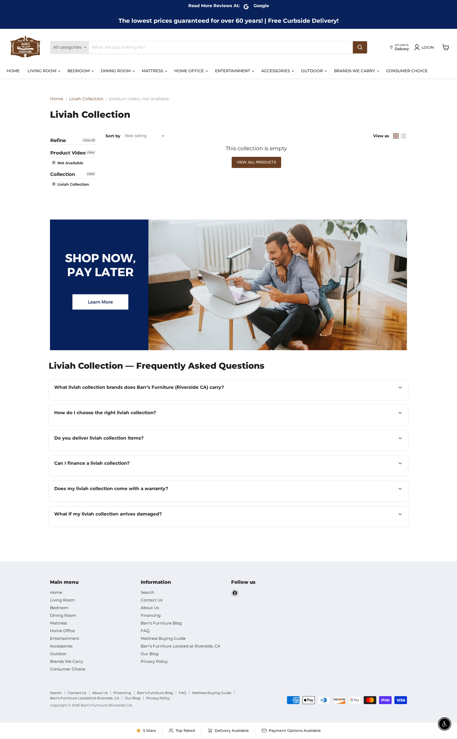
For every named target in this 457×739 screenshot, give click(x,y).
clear (91, 152)
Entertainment (233, 70)
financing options (100, 475)
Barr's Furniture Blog (161, 623)
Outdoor (312, 70)
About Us (150, 607)
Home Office (189, 70)
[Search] (360, 47)
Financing (151, 615)
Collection (62, 174)
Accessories (276, 70)
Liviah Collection (86, 99)
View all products (256, 162)
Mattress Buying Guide (163, 638)
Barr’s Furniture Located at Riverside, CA (180, 646)
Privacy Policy (154, 661)
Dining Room (116, 70)
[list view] (403, 136)
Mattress (153, 70)
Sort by (113, 136)
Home (13, 70)
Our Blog (149, 653)
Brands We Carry (355, 70)
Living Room (42, 70)
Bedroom (79, 70)
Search (147, 592)
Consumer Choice (407, 70)
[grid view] (396, 136)
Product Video (68, 153)
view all (89, 140)
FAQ (145, 630)
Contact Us (151, 600)
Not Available (69, 163)
